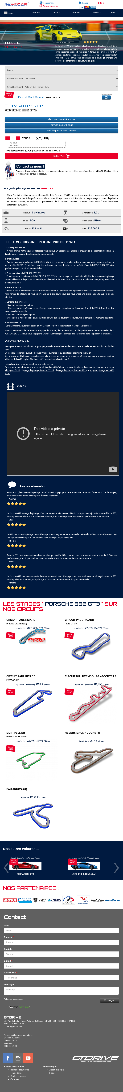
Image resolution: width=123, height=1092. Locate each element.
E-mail (7, 961)
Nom (6, 925)
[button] (9, 35)
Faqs (51, 1073)
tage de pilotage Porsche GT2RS (39, 370)
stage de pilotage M (98, 370)
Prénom (8, 937)
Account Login (56, 1069)
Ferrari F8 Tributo (57, 367)
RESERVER (59, 156)
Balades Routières (19, 1069)
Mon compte (48, 3)
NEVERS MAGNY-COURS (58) (83, 732)
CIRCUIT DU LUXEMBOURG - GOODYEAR (90, 676)
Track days (15, 1073)
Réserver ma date (50, 6)
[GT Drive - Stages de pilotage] (18, 4)
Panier (85, 3)
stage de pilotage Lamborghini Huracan (86, 367)
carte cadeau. (47, 364)
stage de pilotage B (66, 370)
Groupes (14, 1079)
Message (9, 984)
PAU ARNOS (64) (16, 789)
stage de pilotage (41, 367)
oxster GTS (80, 370)
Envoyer (109, 1000)
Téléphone (10, 972)
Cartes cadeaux (18, 1076)
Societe (8, 949)
